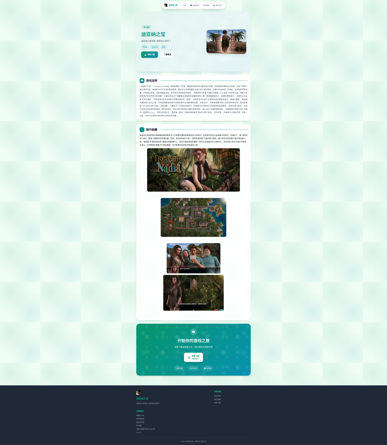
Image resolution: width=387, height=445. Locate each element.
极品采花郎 (140, 422)
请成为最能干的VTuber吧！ (146, 429)
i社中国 (138, 426)
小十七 (138, 432)
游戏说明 (217, 396)
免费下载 (217, 403)
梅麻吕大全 (140, 415)
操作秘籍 (217, 399)
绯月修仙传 (140, 419)
